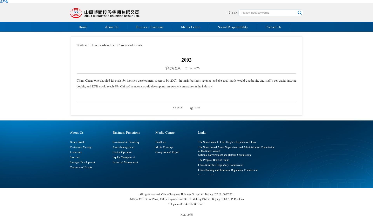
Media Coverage (164, 147)
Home (83, 26)
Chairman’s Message (81, 147)
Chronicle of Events (130, 45)
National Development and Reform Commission (224, 155)
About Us (112, 26)
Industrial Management (125, 162)
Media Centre (190, 26)
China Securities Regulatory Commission (220, 165)
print (180, 107)
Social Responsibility (233, 26)
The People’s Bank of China (213, 160)
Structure (75, 157)
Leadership (76, 152)
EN (235, 12)
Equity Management (124, 157)
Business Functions (149, 26)
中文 (228, 12)
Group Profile (77, 142)
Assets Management (123, 147)
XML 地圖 (186, 214)
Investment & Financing (126, 142)
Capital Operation (122, 152)
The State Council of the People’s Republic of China (227, 142)
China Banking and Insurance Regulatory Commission (228, 170)
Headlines (160, 142)
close (197, 107)
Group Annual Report (167, 152)
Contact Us (273, 26)
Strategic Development (82, 162)
